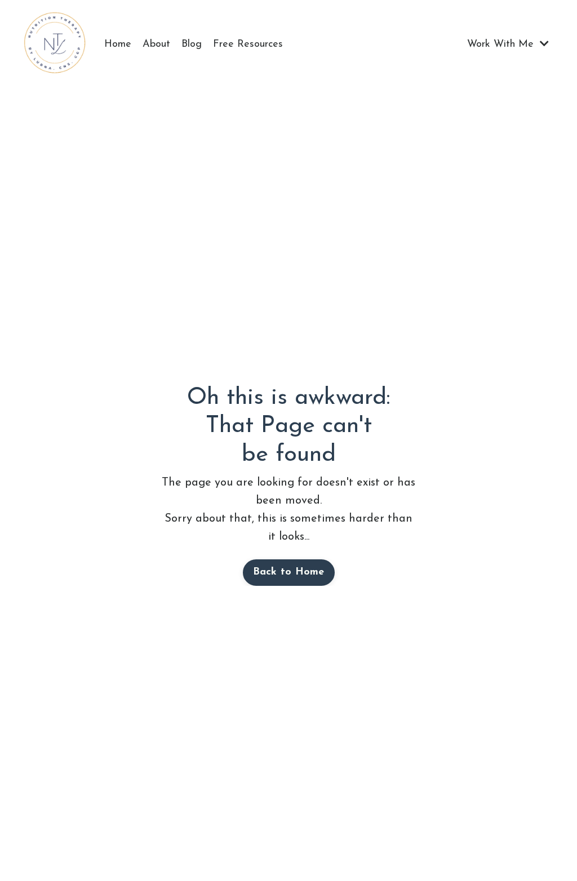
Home (117, 44)
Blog (191, 44)
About (156, 44)
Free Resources (248, 44)
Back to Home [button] (289, 572)
